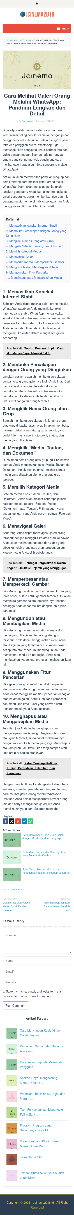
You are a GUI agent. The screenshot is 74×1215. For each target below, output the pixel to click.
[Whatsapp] (30, 821)
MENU (65, 28)
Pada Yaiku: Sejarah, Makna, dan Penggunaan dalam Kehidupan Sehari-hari (46, 871)
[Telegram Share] (24, 821)
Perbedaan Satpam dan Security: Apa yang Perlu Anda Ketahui (43, 853)
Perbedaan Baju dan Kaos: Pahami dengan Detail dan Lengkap (57, 904)
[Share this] (5, 821)
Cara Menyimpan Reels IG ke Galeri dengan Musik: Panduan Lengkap (43, 836)
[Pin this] (18, 821)
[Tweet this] (11, 821)
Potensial (18, 889)
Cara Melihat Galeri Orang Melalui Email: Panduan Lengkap (16, 904)
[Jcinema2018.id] (37, 13)
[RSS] (37, 4)
